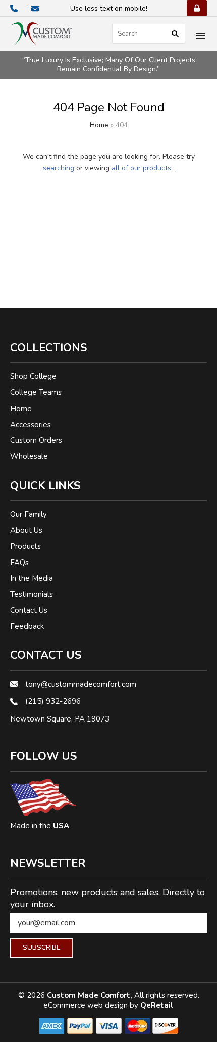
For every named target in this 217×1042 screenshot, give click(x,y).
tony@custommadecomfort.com (80, 684)
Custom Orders (36, 440)
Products (25, 546)
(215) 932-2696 (53, 701)
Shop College (33, 376)
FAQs (19, 562)
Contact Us (28, 610)
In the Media (31, 578)
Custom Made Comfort (88, 995)
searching (58, 168)
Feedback (27, 626)
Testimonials (31, 594)
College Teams (36, 392)
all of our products (141, 168)
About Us (26, 530)
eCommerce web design (86, 1005)
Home (99, 125)
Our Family (28, 514)
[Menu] (201, 37)
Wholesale (29, 456)
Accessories (30, 425)
